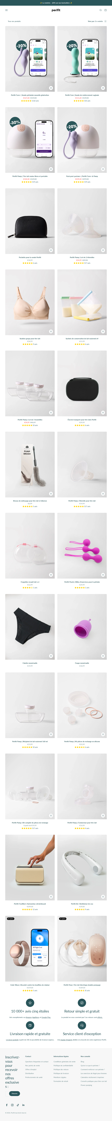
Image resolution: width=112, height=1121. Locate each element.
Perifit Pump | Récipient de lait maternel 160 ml (30, 741)
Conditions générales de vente (64, 1062)
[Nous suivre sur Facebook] (6, 1105)
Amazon (29, 1017)
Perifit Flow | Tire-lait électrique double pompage (82, 985)
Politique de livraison (61, 1073)
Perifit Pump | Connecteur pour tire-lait (82, 823)
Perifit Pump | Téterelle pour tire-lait (82, 501)
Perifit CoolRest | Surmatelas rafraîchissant (30, 904)
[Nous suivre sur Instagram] (12, 1105)
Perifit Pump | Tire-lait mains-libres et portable (30, 176)
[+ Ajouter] (51, 88)
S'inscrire (14, 1093)
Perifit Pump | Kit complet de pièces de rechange (30, 823)
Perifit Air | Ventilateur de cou (82, 904)
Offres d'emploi (30, 1069)
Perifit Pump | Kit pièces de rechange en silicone (82, 741)
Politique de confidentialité (63, 1065)
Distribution (29, 1073)
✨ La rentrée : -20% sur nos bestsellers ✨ (56, 3)
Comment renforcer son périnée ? (93, 1069)
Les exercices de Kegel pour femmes (94, 1073)
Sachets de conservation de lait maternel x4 (82, 339)
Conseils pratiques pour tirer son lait (94, 1081)
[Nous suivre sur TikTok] (17, 1105)
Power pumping (86, 1085)
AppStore (35, 1017)
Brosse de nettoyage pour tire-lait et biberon (30, 501)
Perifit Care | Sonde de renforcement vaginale (82, 95)
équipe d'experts (66, 1040)
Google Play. (46, 1017)
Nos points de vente (32, 1065)
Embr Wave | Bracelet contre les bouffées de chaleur (30, 985)
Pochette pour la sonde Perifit (30, 257)
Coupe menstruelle (82, 663)
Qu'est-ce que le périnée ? (90, 1065)
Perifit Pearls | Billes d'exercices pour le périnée (82, 582)
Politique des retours (61, 1069)
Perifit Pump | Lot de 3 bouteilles (30, 420)
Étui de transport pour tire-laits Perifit (82, 420)
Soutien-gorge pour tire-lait (30, 339)
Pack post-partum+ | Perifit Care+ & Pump (82, 176)
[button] (26, 101)
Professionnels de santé (33, 1077)
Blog (82, 1062)
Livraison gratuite (12, 1040)
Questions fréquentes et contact (36, 1062)
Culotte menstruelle (30, 663)
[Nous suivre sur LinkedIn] (23, 1105)
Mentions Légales (60, 1077)
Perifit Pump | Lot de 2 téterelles (82, 257)
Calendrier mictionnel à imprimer (92, 1077)
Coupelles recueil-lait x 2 (30, 582)
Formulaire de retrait (61, 1081)
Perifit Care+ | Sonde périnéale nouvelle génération (30, 95)
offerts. (100, 1017)
